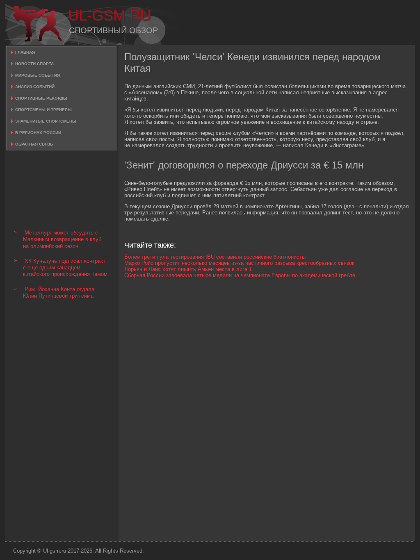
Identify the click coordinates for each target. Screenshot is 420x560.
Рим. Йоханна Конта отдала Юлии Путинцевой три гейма (58, 292)
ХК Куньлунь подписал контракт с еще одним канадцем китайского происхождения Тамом (65, 268)
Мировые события (37, 75)
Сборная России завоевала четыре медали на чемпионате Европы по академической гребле (239, 275)
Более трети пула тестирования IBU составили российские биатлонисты (215, 257)
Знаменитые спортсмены (45, 121)
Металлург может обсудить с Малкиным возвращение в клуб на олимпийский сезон (62, 239)
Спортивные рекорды (41, 98)
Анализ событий (35, 86)
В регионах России (38, 132)
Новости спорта (34, 63)
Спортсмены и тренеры (43, 109)
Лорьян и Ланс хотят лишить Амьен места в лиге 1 (188, 269)
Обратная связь (34, 144)
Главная (25, 52)
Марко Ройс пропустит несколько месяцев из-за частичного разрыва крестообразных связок (239, 263)
